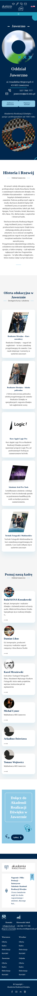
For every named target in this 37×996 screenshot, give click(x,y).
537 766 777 (26, 90)
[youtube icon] (16, 992)
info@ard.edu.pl (9, 926)
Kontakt (5, 975)
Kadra (4, 946)
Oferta (4, 942)
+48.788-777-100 (23, 926)
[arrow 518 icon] (18, 620)
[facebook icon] (12, 992)
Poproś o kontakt (9, 929)
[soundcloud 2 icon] (20, 992)
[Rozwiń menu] (18, 14)
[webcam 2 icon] (25, 992)
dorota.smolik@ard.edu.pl (27, 929)
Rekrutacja (6, 949)
